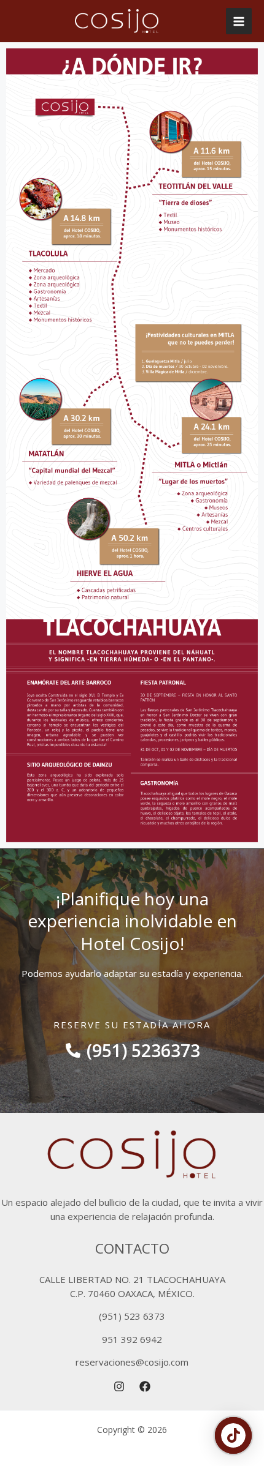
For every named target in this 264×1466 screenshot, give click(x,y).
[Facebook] (144, 1386)
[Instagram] (119, 1386)
